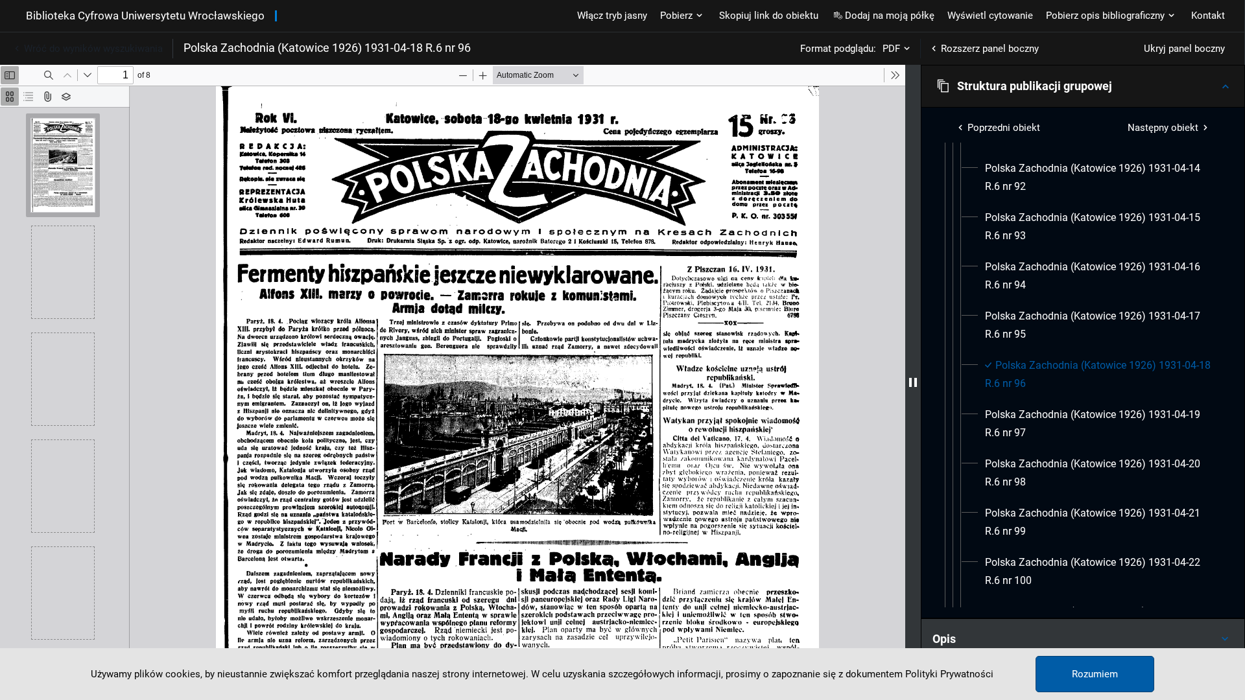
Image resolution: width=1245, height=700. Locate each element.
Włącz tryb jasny (612, 15)
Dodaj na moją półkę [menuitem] (889, 15)
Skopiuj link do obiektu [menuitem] (768, 15)
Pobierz (676, 15)
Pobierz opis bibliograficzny (1105, 15)
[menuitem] (1099, 178)
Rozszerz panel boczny (990, 48)
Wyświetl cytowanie (990, 15)
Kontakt (1208, 15)
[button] (1082, 86)
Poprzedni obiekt (1003, 128)
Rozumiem (1095, 674)
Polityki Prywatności (949, 674)
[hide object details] (913, 382)
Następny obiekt (1163, 128)
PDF (891, 48)
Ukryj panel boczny (1184, 48)
